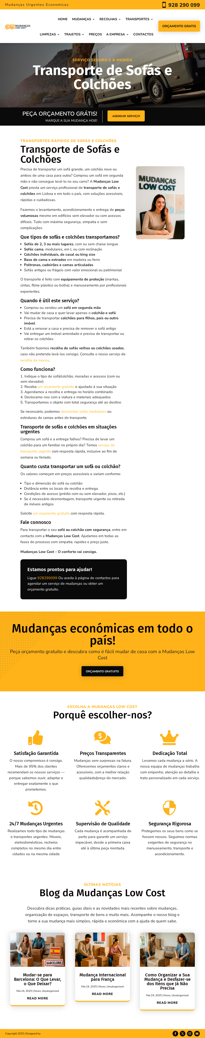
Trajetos (72, 34)
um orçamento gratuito (56, 386)
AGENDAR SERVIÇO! (126, 116)
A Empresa (115, 34)
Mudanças (81, 19)
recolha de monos (34, 360)
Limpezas (48, 34)
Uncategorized (50, 991)
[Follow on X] (182, 1033)
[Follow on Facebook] (175, 1033)
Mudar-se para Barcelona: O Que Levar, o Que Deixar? (37, 979)
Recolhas (108, 19)
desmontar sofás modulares (83, 411)
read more (37, 998)
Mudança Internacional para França (102, 977)
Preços (95, 34)
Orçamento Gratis (179, 26)
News (37, 991)
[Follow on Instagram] (190, 1033)
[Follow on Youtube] (197, 1033)
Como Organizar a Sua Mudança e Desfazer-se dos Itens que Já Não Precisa (167, 981)
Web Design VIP (50, 1033)
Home (63, 19)
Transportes (137, 19)
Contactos (143, 34)
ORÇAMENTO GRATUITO (102, 671)
